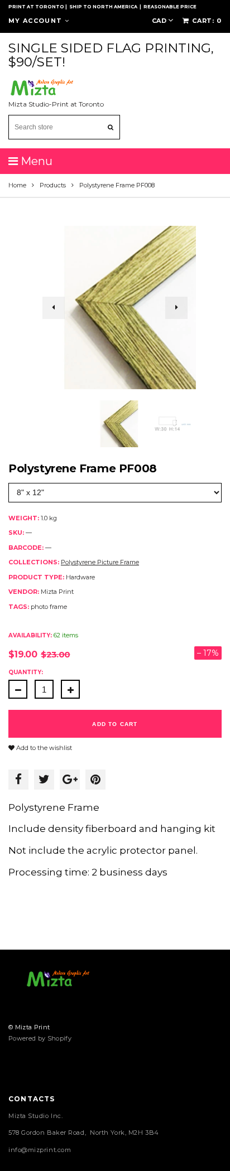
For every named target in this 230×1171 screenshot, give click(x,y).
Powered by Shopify (39, 1038)
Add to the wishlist (43, 748)
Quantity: (25, 672)
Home (17, 185)
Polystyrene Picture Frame (100, 562)
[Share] (18, 780)
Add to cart (114, 724)
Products (53, 185)
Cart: (207, 21)
